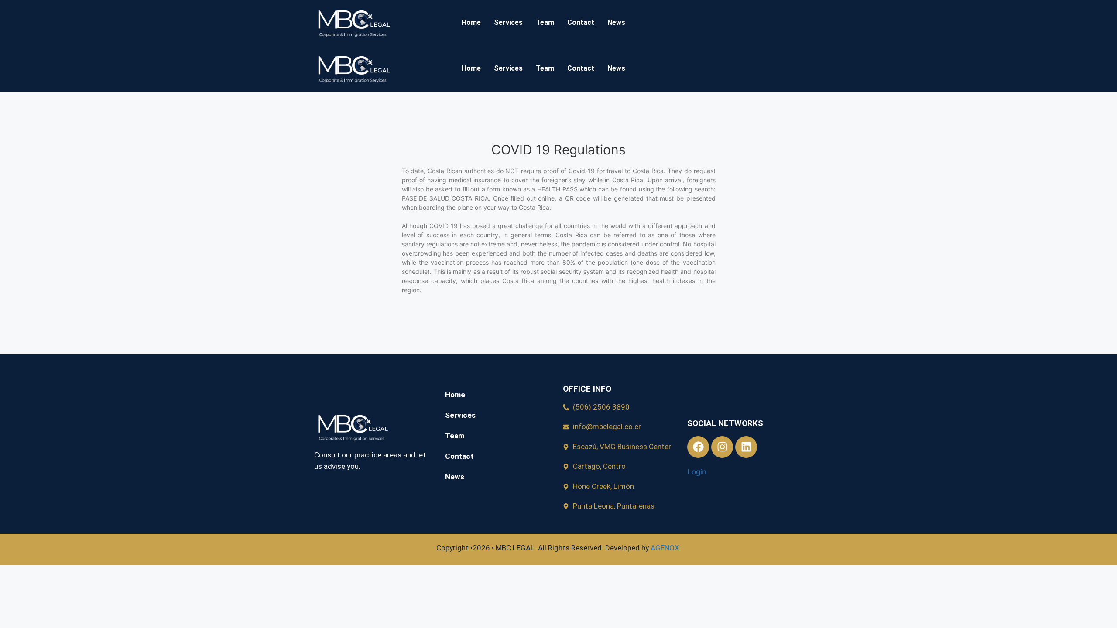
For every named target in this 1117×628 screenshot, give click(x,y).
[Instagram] (722, 447)
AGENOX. (666, 547)
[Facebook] (698, 447)
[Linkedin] (746, 447)
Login (696, 472)
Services (508, 22)
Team (545, 22)
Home (471, 22)
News (616, 22)
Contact (580, 22)
